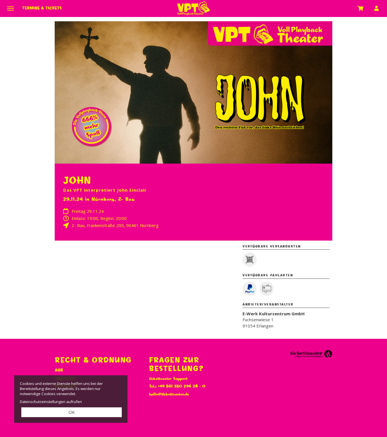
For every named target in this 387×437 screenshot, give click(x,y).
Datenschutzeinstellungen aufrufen (51, 401)
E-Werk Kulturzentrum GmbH (274, 313)
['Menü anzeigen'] (10, 8)
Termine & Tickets (42, 8)
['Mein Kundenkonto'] (376, 8)
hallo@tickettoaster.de (169, 394)
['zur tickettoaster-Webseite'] (311, 353)
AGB (59, 370)
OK (72, 412)
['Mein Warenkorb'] (361, 8)
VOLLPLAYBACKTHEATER (193, 8)
